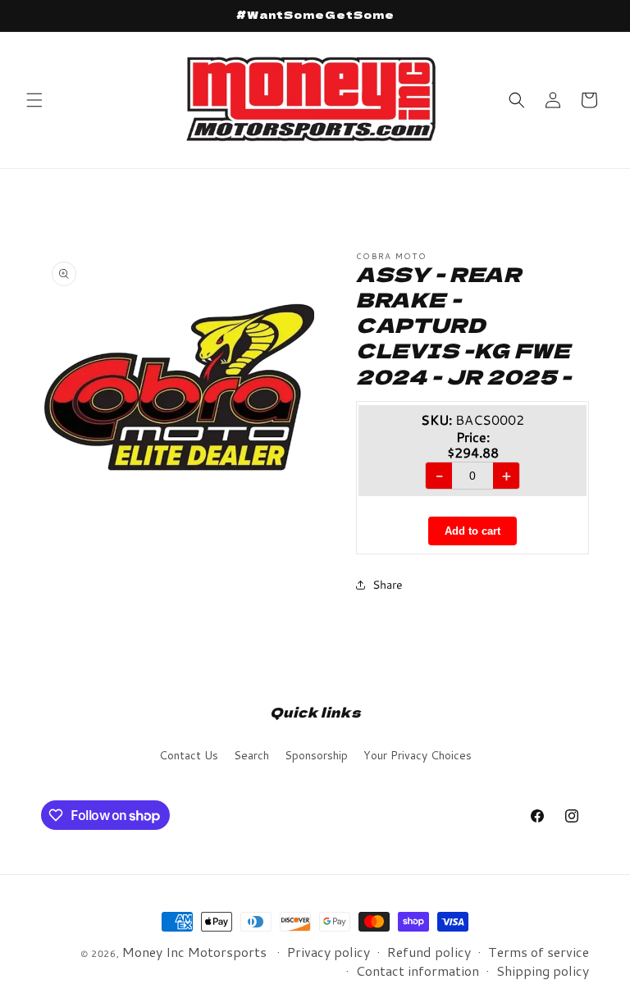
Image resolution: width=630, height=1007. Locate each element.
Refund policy (429, 951)
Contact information (417, 970)
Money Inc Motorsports (194, 951)
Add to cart (472, 531)
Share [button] (387, 584)
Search (251, 755)
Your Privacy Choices (417, 755)
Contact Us (188, 755)
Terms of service (538, 951)
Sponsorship (316, 755)
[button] (34, 100)
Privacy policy (328, 951)
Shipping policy (542, 970)
